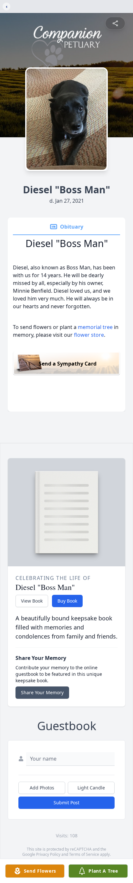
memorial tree (95, 327)
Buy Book (67, 601)
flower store (89, 334)
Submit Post (66, 802)
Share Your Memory (42, 692)
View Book (32, 601)
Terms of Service (84, 854)
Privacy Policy (48, 854)
